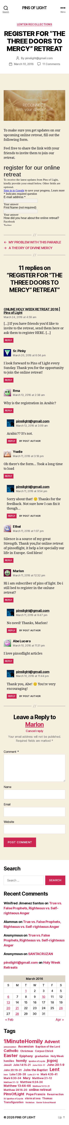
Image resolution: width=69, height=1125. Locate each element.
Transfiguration (14, 1102)
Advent (52, 1041)
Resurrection (55, 1094)
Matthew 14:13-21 (41, 1086)
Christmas (26, 1051)
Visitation (29, 1102)
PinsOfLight (14, 1094)
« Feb (9, 1019)
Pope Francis (35, 1094)
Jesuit (7, 1065)
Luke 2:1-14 (33, 1074)
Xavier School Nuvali (46, 1102)
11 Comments (51, 64)
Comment (11, 751)
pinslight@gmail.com (39, 58)
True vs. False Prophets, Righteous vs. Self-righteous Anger (33, 908)
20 (8, 1008)
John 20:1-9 (55, 1065)
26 (61, 1008)
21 (17, 1008)
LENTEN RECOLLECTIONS (34, 24)
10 (43, 997)
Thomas (47, 1098)
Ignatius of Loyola (37, 1061)
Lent (54, 1069)
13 (8, 1002)
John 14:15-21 (22, 1065)
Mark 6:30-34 (12, 1078)
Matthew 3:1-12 (11, 1082)
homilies (9, 1060)
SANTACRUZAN (40, 954)
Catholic (11, 1050)
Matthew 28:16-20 (15, 1089)
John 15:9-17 (38, 1065)
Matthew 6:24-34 (31, 1082)
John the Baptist (35, 1070)
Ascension (26, 1046)
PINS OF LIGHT (34, 8)
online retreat (40, 1090)
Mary (27, 1078)
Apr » (60, 1019)
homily (21, 1061)
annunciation (10, 1047)
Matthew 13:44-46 (17, 1086)
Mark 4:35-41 (49, 1074)
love (6, 1074)
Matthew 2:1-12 (42, 1078)
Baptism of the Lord (48, 1046)
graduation (42, 1056)
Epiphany (26, 1056)
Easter (11, 1055)
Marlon (34, 724)
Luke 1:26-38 (18, 1074)
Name (7, 787)
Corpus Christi (44, 1051)
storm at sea (32, 1098)
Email (7, 804)
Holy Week (57, 1056)
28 (17, 1014)
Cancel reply (34, 731)
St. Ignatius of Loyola (13, 1098)
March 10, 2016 (24, 64)
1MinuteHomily (23, 1041)
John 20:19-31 (13, 1070)
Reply (8, 340)
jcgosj (52, 1060)
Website (9, 822)
